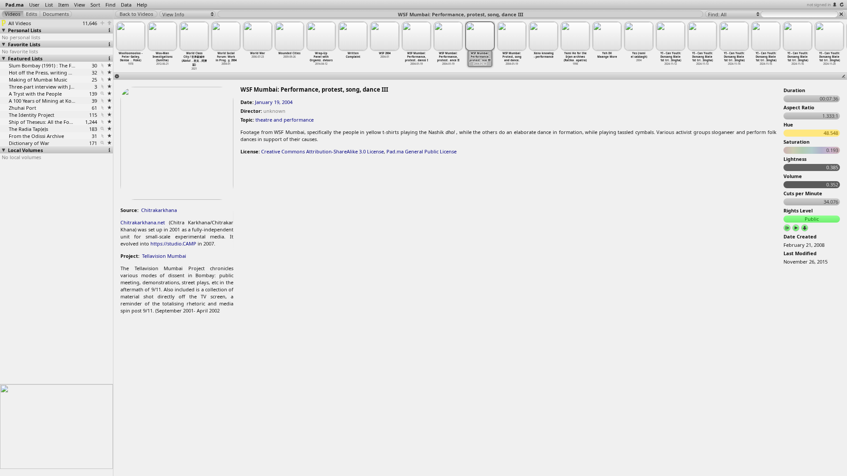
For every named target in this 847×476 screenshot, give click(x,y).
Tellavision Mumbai (164, 256)
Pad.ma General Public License (421, 151)
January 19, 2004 (273, 102)
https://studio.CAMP (173, 243)
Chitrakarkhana (159, 210)
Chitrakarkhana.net (142, 222)
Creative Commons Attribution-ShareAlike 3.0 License (322, 151)
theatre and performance (284, 119)
